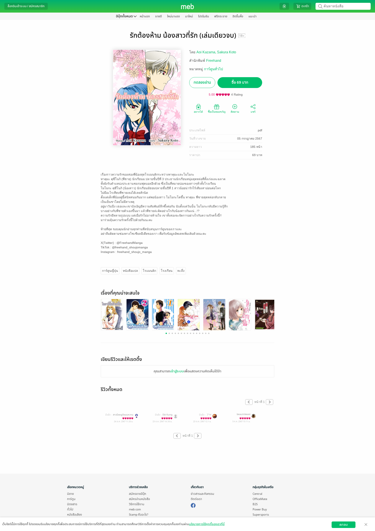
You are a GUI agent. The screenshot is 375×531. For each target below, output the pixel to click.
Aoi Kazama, (206, 52)
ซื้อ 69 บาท (240, 82)
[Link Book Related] (112, 314)
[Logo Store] (187, 6)
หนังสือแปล (130, 270)
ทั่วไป (70, 509)
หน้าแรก (145, 16)
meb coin (135, 509)
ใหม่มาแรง (173, 16)
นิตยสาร (72, 504)
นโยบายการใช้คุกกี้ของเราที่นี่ (207, 524)
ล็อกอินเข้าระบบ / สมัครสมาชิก (26, 6)
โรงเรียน (167, 270)
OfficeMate (260, 499)
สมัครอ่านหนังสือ (139, 499)
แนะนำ (252, 16)
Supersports (261, 514)
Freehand (213, 60)
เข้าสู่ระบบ (177, 371)
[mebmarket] (193, 504)
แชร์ (253, 111)
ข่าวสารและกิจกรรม (202, 494)
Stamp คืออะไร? (138, 514)
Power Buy (260, 509)
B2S (255, 504)
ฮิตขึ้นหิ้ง (237, 16)
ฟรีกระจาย (220, 16)
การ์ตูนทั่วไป (213, 69)
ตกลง (343, 524)
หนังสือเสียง (74, 514)
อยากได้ (198, 111)
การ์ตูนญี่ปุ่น (110, 270)
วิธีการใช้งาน (136, 504)
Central (257, 494)
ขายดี (158, 16)
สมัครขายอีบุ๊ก (137, 494)
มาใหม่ (189, 16)
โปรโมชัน (203, 16)
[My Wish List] (284, 6)
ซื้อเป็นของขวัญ (216, 111)
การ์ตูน (71, 499)
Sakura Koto (226, 52)
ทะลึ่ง (180, 270)
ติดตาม (235, 111)
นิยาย (70, 494)
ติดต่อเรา (196, 499)
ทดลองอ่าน (202, 82)
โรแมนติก (149, 270)
